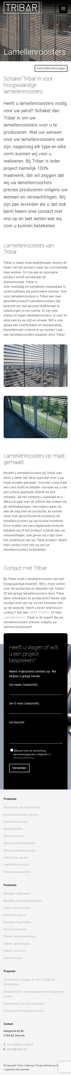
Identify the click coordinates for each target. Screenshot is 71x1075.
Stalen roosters (15, 951)
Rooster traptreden (17, 922)
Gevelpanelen (13, 829)
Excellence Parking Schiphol (24, 1003)
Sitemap (29, 1065)
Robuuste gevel (15, 915)
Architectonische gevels (21, 814)
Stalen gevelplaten (17, 943)
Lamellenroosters (16, 864)
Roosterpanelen (15, 929)
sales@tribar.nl (14, 617)
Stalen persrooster (17, 908)
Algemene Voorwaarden (17, 1069)
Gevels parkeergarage (20, 850)
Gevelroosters (14, 836)
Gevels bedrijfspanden (20, 843)
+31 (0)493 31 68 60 (20, 1044)
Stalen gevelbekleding (19, 936)
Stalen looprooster (17, 872)
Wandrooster (13, 958)
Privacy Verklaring (45, 1065)
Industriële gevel (15, 857)
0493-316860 (39, 612)
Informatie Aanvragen (51, 68)
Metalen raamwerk (17, 893)
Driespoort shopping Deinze (24, 1010)
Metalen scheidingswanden (23, 901)
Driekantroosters (16, 821)
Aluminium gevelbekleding (22, 807)
